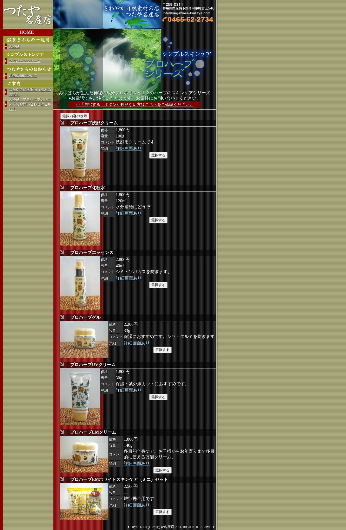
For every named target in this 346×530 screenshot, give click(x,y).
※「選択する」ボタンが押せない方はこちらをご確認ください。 (135, 104)
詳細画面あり (129, 148)
